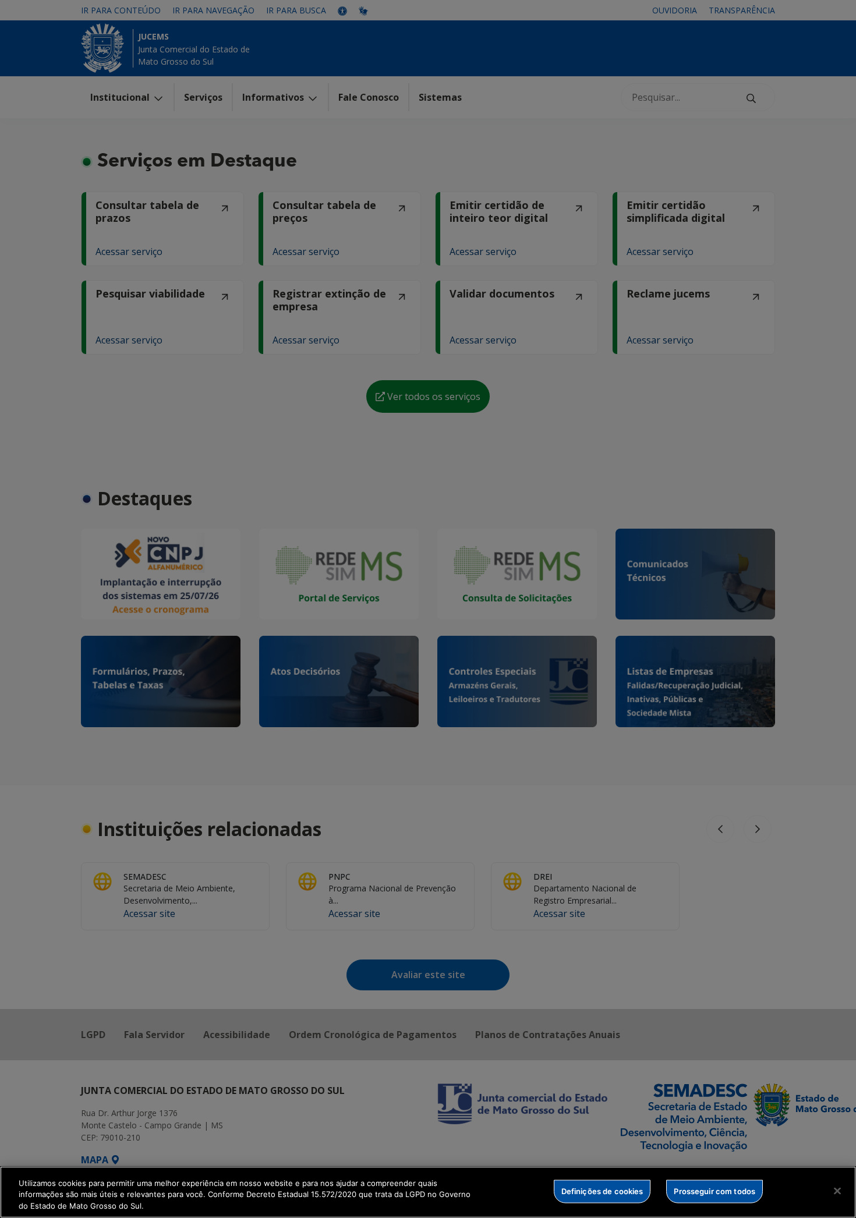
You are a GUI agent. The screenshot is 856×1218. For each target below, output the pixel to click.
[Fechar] (837, 1190)
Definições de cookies (602, 1190)
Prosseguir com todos (714, 1190)
